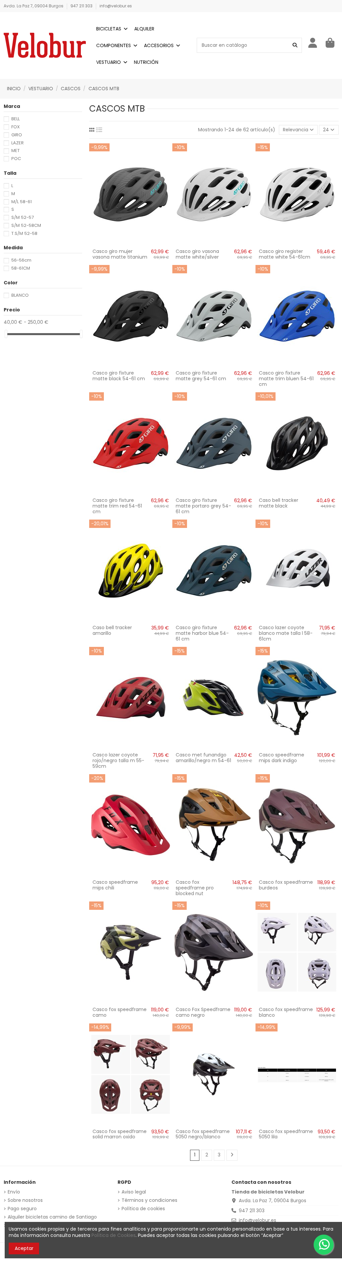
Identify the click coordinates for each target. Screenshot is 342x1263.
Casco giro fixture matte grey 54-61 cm (201, 376)
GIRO (16, 135)
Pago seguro (22, 1209)
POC (16, 158)
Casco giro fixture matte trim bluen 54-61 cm (286, 379)
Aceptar (24, 1248)
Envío (14, 1192)
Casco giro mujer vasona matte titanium (120, 254)
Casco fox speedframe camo (120, 1012)
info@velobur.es (116, 6)
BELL (15, 119)
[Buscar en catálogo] (295, 45)
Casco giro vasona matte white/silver (197, 254)
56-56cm (21, 260)
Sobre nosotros (25, 1200)
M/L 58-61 (21, 201)
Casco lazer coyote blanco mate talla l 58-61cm (286, 633)
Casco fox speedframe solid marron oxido (120, 1134)
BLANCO (20, 295)
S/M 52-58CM (26, 225)
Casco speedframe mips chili (115, 885)
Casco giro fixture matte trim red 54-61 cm (117, 506)
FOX (15, 127)
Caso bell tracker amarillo (112, 630)
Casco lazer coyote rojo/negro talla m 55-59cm (118, 760)
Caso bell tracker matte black (278, 503)
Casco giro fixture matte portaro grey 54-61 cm (203, 506)
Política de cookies (143, 1209)
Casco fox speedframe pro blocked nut (195, 888)
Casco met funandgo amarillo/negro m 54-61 (203, 757)
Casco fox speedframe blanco (286, 1012)
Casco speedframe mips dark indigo (281, 757)
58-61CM (20, 268)
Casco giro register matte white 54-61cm (284, 254)
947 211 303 (82, 6)
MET (15, 150)
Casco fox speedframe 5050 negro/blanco (203, 1134)
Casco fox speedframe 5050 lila (286, 1134)
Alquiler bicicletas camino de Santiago (52, 1217)
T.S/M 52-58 (24, 233)
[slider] (6, 334)
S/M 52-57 (22, 217)
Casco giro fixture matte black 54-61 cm (119, 376)
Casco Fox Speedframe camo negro (203, 1012)
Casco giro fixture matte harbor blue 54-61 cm (202, 633)
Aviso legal (134, 1192)
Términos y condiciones (149, 1200)
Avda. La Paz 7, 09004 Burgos (34, 6)
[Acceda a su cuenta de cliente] (313, 43)
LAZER (17, 143)
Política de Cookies (114, 1235)
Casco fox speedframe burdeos (286, 885)
